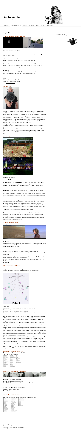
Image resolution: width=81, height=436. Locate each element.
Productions (31, 25)
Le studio (25, 25)
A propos (43, 25)
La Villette (11, 346)
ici (8, 241)
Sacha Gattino (12, 17)
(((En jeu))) (6, 25)
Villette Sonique (31, 270)
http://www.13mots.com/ (23, 60)
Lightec (9, 179)
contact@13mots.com (10, 83)
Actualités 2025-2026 (16, 25)
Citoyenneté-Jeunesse (29, 346)
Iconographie (50, 25)
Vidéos (37, 25)
